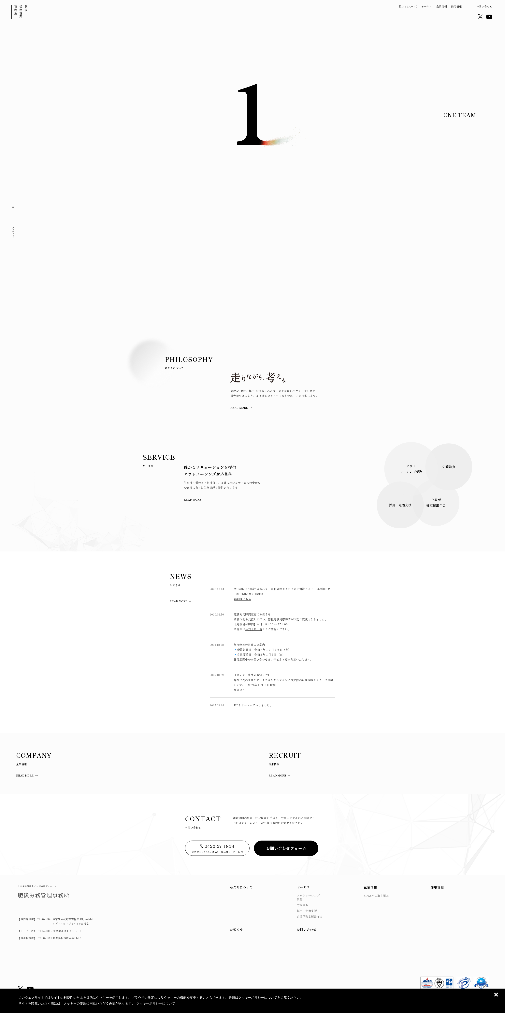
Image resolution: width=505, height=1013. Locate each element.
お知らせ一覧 (253, 629)
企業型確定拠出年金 (436, 502)
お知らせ (236, 929)
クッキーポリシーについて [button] (155, 1003)
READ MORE (239, 408)
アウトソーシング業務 (411, 469)
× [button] (496, 994)
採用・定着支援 (400, 505)
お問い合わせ (484, 6)
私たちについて (408, 6)
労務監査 (448, 466)
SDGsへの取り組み (376, 896)
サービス (427, 6)
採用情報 (456, 6)
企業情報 (441, 6)
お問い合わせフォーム (286, 848)
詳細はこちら (242, 599)
